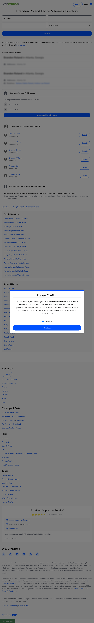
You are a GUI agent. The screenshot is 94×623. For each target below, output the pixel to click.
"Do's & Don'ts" (28, 310)
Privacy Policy (56, 301)
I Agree (48, 321)
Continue (47, 328)
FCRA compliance (56, 307)
